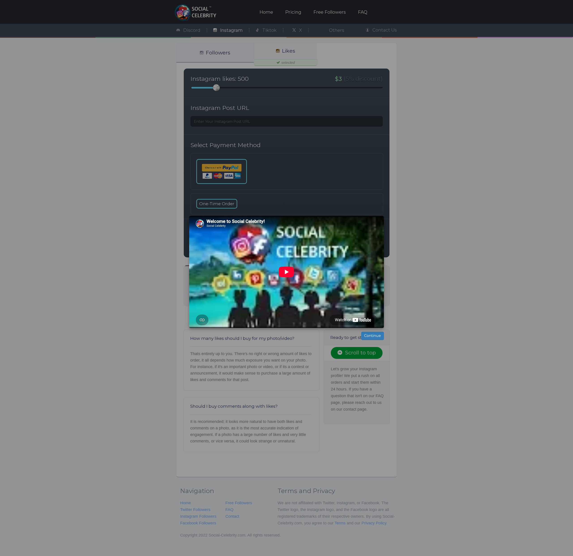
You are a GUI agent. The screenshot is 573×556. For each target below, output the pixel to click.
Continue (372, 336)
